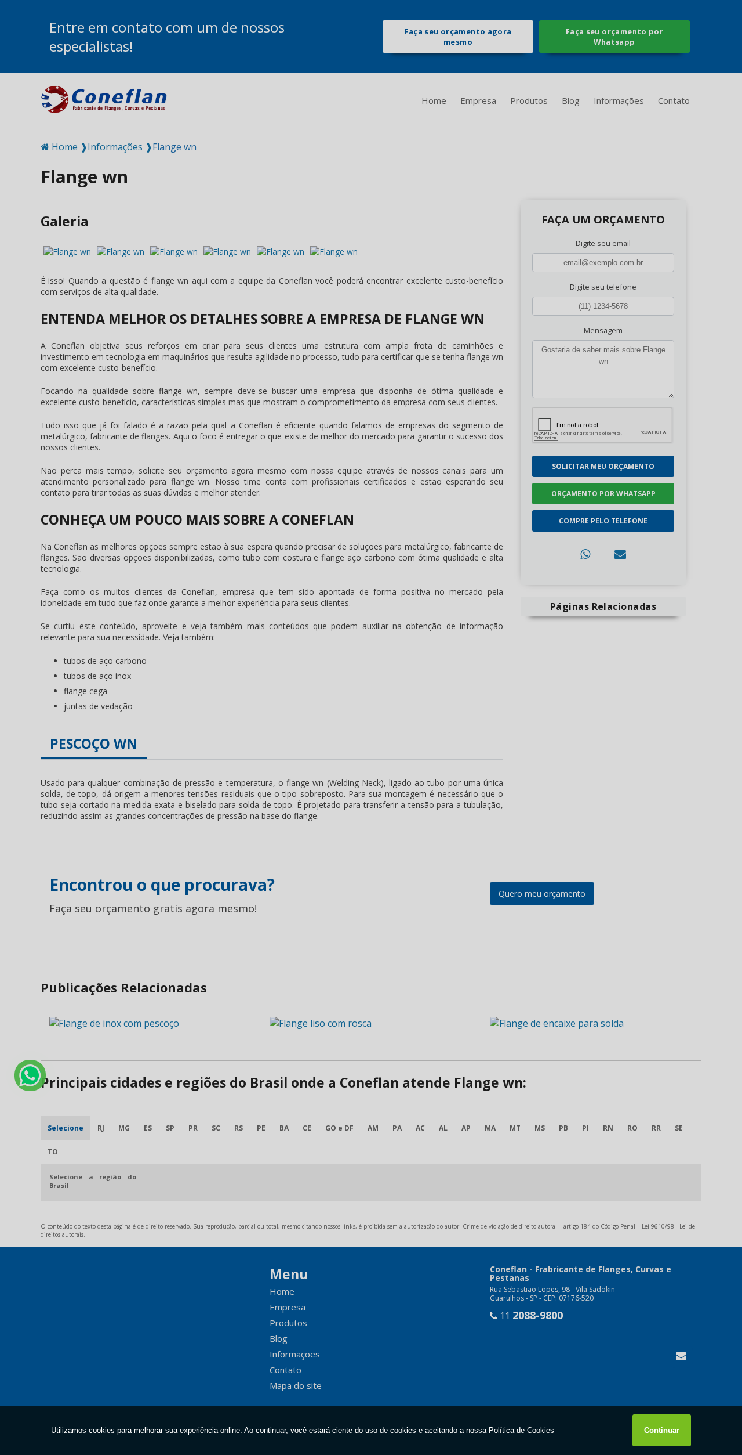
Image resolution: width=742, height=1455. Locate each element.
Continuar (661, 1430)
